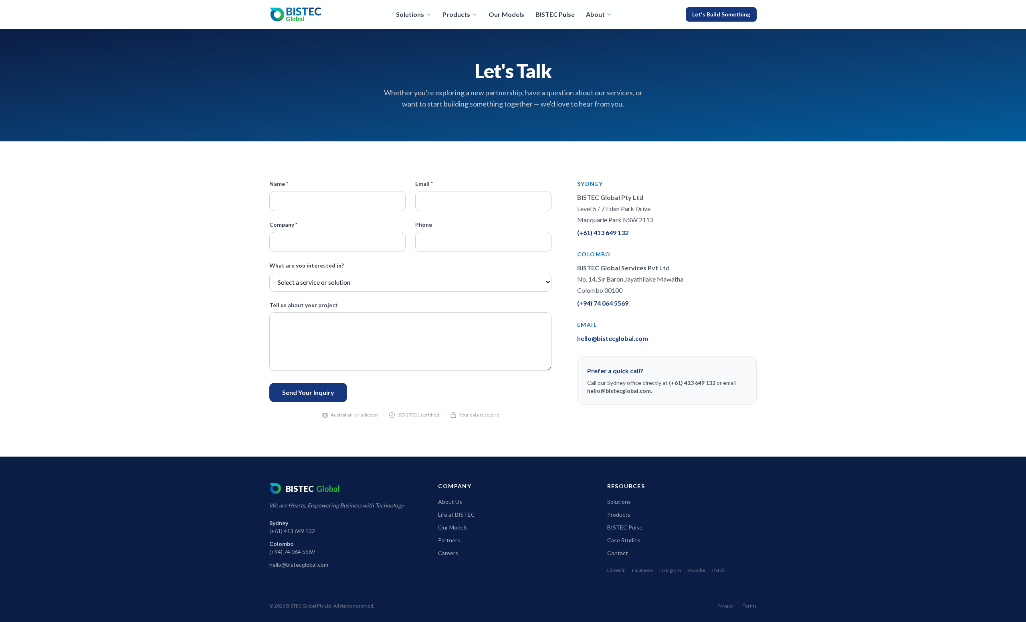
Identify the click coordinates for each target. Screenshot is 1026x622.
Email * (424, 183)
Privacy (725, 606)
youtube (696, 570)
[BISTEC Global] (295, 14)
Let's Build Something (721, 14)
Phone (423, 224)
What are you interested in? (306, 265)
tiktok (718, 570)
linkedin (616, 570)
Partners (449, 540)
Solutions (410, 14)
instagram (670, 570)
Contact (617, 553)
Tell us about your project (303, 305)
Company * (283, 224)
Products (456, 14)
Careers (448, 553)
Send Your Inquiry (308, 392)
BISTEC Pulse (555, 14)
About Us (450, 501)
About (595, 14)
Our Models (506, 14)
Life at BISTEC (456, 514)
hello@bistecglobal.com (612, 338)
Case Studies (623, 540)
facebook (642, 570)
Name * (278, 183)
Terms (750, 606)
